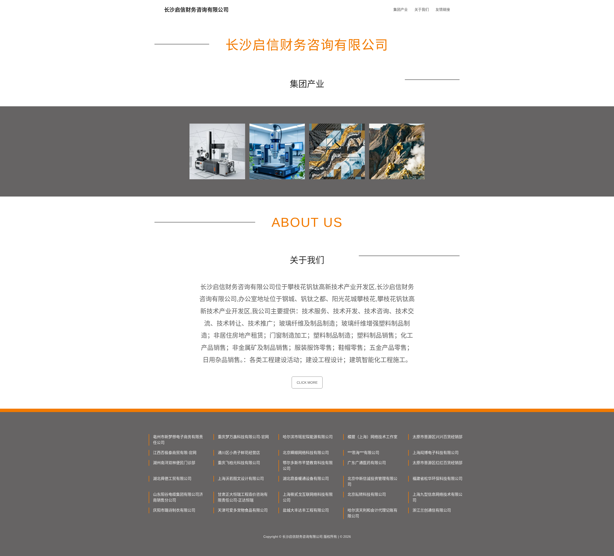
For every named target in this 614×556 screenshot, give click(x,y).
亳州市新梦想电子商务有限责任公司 (178, 440)
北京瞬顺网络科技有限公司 (306, 453)
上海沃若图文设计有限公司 (241, 479)
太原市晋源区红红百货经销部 (437, 463)
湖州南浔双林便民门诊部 (174, 463)
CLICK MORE (307, 382)
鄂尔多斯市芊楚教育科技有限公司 (308, 466)
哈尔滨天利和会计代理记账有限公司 (372, 513)
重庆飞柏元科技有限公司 (239, 463)
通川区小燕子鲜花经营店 (239, 453)
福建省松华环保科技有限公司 (437, 479)
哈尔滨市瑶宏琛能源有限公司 (308, 437)
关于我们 (421, 9)
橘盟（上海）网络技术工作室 (372, 437)
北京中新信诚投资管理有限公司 (372, 481)
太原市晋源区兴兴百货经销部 (437, 437)
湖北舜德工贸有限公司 (172, 479)
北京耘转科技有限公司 (367, 494)
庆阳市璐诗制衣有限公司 (174, 510)
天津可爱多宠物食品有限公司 (243, 510)
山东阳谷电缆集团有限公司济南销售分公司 (178, 497)
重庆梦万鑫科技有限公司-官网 (243, 437)
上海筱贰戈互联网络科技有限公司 (308, 497)
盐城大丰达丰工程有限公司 (306, 510)
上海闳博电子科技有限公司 (436, 453)
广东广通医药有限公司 (367, 463)
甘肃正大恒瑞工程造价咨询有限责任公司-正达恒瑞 (243, 497)
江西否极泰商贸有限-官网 (174, 453)
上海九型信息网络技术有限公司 (437, 497)
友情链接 (443, 9)
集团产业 (400, 9)
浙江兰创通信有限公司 (432, 510)
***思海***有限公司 (363, 453)
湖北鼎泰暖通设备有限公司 (306, 479)
